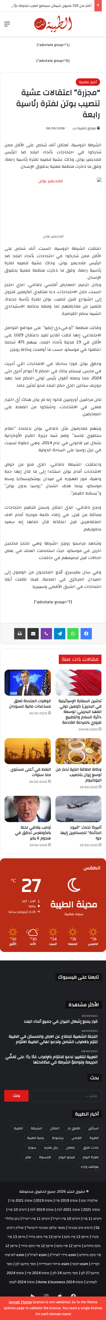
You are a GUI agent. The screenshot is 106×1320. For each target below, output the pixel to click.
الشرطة (36, 1128)
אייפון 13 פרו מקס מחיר (44, 1236)
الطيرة (94, 1138)
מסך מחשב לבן (25, 1264)
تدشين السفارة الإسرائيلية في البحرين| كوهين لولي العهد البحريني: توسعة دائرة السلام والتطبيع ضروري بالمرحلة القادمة (80, 711)
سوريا (32, 1147)
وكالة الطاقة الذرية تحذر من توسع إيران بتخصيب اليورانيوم (78, 775)
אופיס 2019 (44, 1200)
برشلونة (58, 1138)
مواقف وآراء (90, 1167)
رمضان (70, 1147)
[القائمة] (7, 26)
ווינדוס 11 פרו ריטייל (36, 1218)
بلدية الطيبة (35, 1138)
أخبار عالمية (88, 82)
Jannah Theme (20, 1302)
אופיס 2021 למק (68, 1209)
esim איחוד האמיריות (54, 1264)
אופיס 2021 (91, 1209)
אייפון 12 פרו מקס (68, 1245)
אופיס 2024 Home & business (60, 1282)
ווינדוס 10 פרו (17, 1209)
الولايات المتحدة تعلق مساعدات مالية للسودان (30, 703)
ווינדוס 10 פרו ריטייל (66, 1218)
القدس (77, 1138)
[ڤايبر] (46, 633)
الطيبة (18, 1128)
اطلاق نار (74, 1128)
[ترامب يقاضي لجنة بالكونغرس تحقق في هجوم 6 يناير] (28, 809)
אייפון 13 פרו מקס (76, 1236)
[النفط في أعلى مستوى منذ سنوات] (28, 751)
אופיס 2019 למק (42, 1209)
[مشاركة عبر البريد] (33, 633)
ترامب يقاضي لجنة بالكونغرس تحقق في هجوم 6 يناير (33, 833)
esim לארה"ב (37, 1255)
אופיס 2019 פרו (66, 1200)
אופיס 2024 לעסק (22, 1282)
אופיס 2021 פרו (21, 1200)
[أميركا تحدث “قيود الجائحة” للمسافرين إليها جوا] (78, 809)
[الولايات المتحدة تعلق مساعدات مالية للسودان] (28, 683)
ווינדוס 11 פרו (92, 1218)
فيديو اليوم (67, 1157)
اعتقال (55, 1128)
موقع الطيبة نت (84, 128)
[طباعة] (19, 633)
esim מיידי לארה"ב (62, 1255)
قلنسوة (45, 1157)
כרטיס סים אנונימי (80, 1227)
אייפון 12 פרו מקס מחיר (37, 1245)
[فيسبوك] (86, 633)
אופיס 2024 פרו (38, 1273)
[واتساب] (73, 633)
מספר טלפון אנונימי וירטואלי (46, 1227)
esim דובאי (80, 1264)
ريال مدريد (51, 1147)
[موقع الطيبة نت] (53, 24)
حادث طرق (91, 1147)
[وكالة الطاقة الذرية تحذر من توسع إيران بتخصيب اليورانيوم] (78, 751)
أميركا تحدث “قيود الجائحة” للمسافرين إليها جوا (80, 833)
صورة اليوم (91, 1157)
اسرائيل (93, 1128)
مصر (28, 1157)
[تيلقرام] (59, 633)
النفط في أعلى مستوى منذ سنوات (30, 772)
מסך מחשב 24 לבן (65, 1273)
